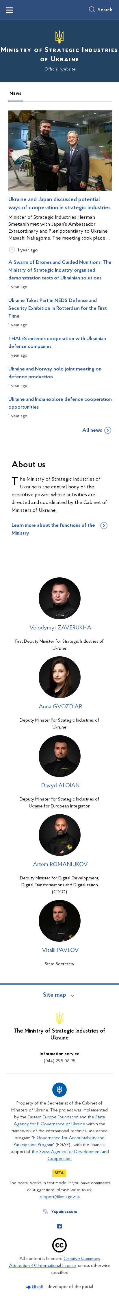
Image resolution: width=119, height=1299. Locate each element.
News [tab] (16, 93)
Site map (54, 995)
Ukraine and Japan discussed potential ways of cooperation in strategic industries (59, 204)
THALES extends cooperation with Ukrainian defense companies (57, 342)
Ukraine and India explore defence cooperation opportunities (60, 403)
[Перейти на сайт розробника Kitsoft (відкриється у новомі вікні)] (35, 1287)
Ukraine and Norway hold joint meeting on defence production (54, 373)
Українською (64, 1211)
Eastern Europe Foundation (53, 1117)
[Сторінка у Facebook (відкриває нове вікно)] (59, 1226)
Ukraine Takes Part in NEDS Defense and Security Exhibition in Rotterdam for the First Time (57, 308)
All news (92, 430)
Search (105, 10)
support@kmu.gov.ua (60, 1197)
